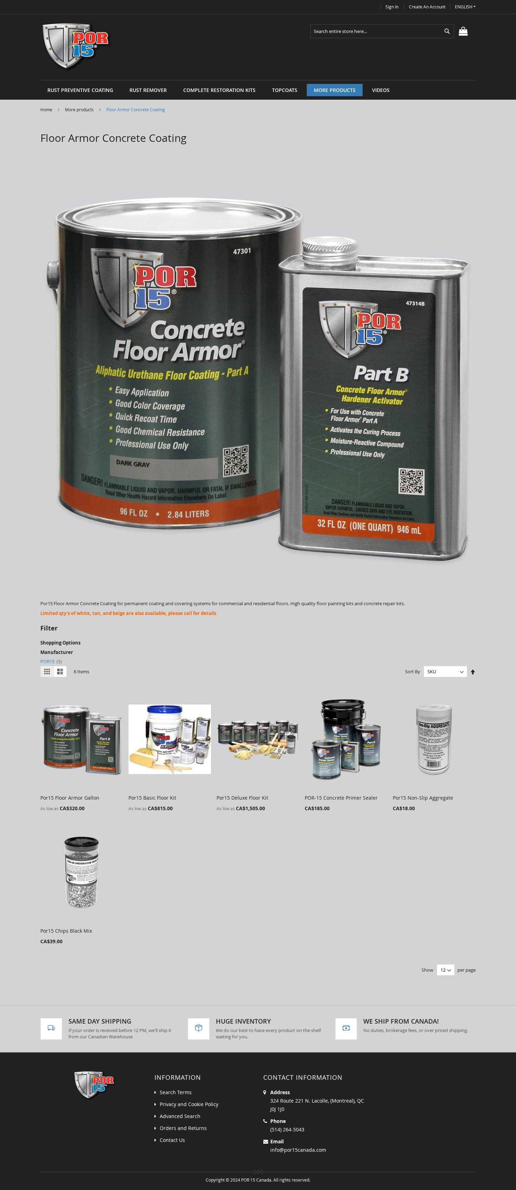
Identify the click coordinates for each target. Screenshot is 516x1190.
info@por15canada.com (298, 1149)
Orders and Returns (183, 1128)
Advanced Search (180, 1116)
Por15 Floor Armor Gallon (69, 797)
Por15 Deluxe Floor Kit (242, 797)
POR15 (51, 661)
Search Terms (176, 1092)
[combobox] (382, 31)
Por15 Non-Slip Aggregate (423, 797)
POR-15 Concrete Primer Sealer (341, 797)
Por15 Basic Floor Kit (152, 797)
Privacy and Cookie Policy (189, 1104)
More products (80, 109)
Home (46, 109)
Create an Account (427, 6)
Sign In (391, 6)
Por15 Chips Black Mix (66, 930)
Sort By (412, 671)
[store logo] (76, 47)
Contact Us (172, 1140)
